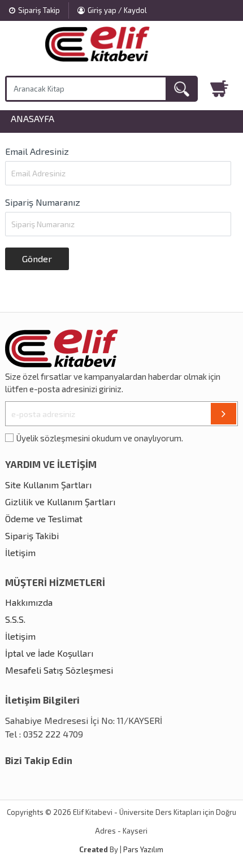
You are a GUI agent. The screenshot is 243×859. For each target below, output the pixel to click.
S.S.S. (15, 619)
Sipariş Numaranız (42, 202)
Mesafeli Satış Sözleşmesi (59, 670)
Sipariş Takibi (32, 535)
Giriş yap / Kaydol (117, 10)
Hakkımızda (29, 602)
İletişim (20, 552)
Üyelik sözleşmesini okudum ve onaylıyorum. (99, 438)
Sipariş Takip (39, 10)
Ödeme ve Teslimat (44, 518)
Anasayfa (32, 119)
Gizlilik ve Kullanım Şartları (60, 501)
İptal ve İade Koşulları (49, 653)
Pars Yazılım (143, 849)
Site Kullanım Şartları (48, 484)
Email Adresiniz (37, 151)
